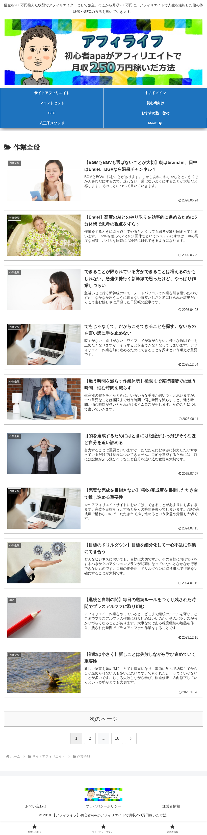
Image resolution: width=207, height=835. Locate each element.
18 (117, 738)
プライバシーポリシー (103, 806)
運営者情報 (171, 806)
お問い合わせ (35, 806)
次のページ (103, 719)
